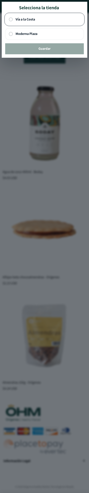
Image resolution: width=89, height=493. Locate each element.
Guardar (44, 48)
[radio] (44, 19)
